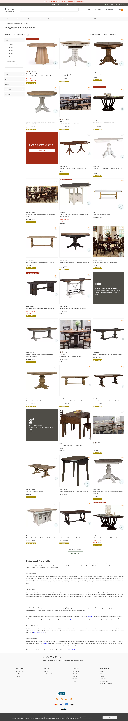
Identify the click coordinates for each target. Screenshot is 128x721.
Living (18, 18)
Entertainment (51, 18)
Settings (20, 671)
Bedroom (8, 18)
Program (75, 671)
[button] (87, 10)
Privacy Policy (60, 718)
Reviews (104, 686)
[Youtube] (66, 700)
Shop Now (42, 150)
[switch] (27, 35)
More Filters (6, 98)
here (78, 718)
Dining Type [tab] (8, 89)
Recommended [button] (112, 34)
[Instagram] (61, 700)
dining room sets (73, 619)
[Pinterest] (71, 700)
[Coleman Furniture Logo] (9, 11)
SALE (109, 19)
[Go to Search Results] (76, 10)
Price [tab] (6, 40)
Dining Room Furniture (8, 23)
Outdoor (73, 18)
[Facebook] (57, 700)
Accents (84, 18)
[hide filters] (7, 34)
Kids (63, 18)
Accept (110, 717)
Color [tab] (6, 74)
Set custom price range (10, 61)
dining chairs (90, 616)
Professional (51, 15)
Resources (76, 15)
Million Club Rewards (64, 15)
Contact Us (121, 4)
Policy (103, 678)
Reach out (31, 431)
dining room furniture (38, 632)
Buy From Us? (48, 673)
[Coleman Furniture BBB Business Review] (64, 695)
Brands (120, 18)
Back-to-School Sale (30, 78)
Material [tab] (7, 84)
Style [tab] (6, 79)
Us (46, 671)
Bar (40, 18)
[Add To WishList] (56, 42)
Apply (14, 68)
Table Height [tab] (8, 94)
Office (95, 18)
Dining (29, 18)
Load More (75, 553)
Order (19, 673)
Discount (76, 673)
